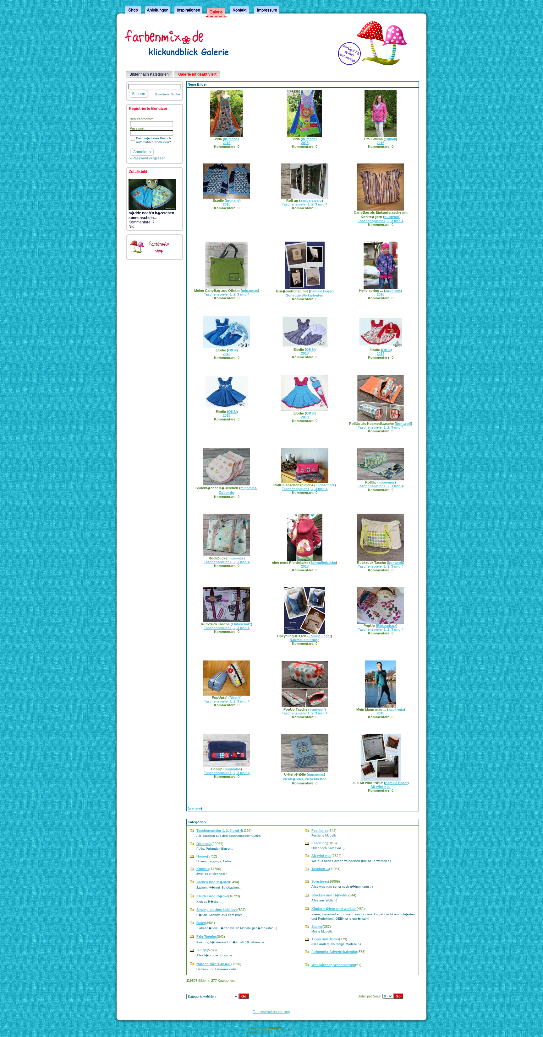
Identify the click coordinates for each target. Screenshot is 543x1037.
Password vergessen (149, 158)
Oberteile (203, 844)
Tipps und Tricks (325, 939)
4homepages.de (285, 1032)
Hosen (201, 856)
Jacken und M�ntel (212, 882)
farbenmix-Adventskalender (334, 952)
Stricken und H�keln (328, 895)
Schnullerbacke (323, 562)
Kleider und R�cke (212, 896)
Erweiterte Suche (167, 94)
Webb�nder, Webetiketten (304, 779)
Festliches (319, 830)
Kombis (202, 869)
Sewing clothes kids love (217, 909)
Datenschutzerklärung (271, 1012)
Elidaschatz (325, 485)
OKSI (232, 350)
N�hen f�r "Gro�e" (213, 964)
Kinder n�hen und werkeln (334, 909)
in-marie (231, 139)
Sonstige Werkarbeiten (304, 295)
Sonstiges (319, 881)
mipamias (250, 290)
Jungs (201, 950)
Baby (200, 923)
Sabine (317, 926)
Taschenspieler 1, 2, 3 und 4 (304, 204)
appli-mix (393, 290)
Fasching (319, 843)
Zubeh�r (226, 492)
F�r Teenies (206, 936)
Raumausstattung (305, 640)
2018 (226, 143)
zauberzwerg (311, 200)
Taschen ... (320, 869)
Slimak (390, 139)
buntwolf (391, 217)
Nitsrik (235, 697)
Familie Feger (321, 291)
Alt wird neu (380, 786)
